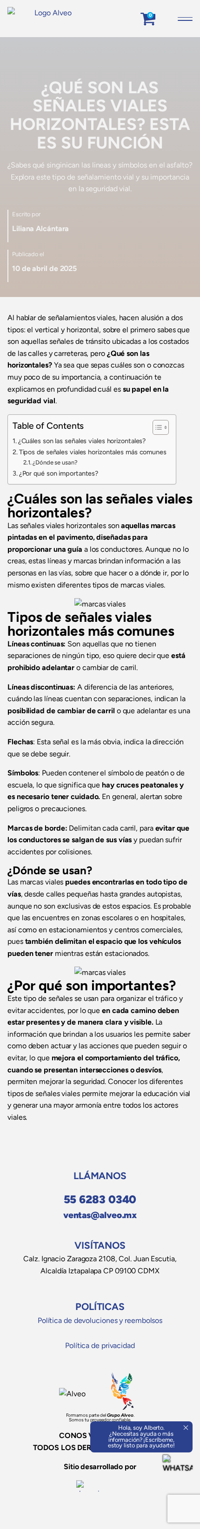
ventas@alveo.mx (100, 1215)
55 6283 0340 (100, 1199)
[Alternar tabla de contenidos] (156, 427)
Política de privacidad (100, 1345)
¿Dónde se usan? (55, 462)
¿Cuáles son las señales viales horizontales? (82, 441)
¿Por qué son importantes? (59, 473)
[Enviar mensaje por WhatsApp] (178, 1469)
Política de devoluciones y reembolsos (100, 1320)
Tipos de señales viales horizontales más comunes (93, 452)
